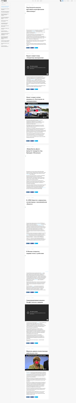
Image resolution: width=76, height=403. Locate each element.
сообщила (27, 174)
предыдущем (33, 79)
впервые (38, 322)
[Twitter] (36, 47)
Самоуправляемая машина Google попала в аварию (4, 23)
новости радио (6, 2)
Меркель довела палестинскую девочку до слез (5, 26)
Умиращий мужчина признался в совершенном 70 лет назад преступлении (5, 34)
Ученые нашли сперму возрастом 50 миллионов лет (4, 46)
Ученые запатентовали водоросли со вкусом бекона (4, 31)
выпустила (44, 187)
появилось (36, 279)
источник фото (46, 271)
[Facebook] (32, 47)
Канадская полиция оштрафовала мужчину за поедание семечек (5, 41)
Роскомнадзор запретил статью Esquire (5, 43)
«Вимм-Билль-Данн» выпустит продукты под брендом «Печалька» (5, 15)
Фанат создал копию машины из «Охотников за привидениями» (5, 11)
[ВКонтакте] (28, 47)
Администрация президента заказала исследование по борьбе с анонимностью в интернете (4, 37)
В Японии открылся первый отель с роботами (4, 21)
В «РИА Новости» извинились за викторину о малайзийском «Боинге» (5, 18)
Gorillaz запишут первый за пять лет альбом (5, 28)
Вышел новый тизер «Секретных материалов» (5, 9)
